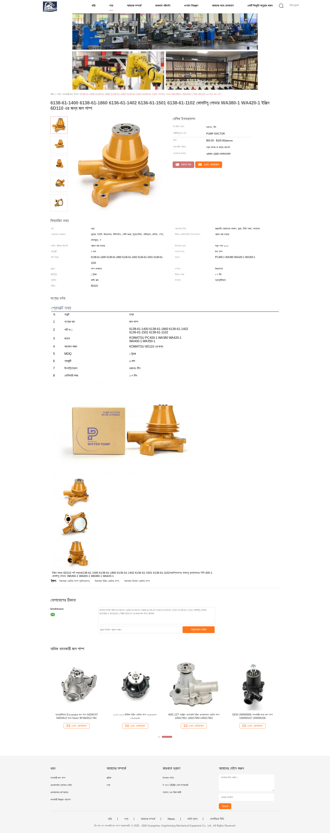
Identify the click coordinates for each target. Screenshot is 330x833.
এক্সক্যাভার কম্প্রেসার (59, 792)
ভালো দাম (185, 164)
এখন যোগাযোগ (211, 164)
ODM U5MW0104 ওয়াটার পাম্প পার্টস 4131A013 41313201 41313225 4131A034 (252, 716)
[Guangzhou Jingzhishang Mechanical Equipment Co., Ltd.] (50, 7)
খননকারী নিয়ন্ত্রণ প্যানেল (60, 799)
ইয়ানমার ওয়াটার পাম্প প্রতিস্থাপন (74, 580)
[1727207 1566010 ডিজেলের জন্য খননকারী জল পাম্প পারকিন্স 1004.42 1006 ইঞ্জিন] (194, 684)
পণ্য (111, 5)
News (171, 819)
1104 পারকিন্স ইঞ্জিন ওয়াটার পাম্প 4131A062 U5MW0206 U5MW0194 (135, 716)
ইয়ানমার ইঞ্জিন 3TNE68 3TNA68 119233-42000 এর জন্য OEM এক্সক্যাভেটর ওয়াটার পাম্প (76, 716)
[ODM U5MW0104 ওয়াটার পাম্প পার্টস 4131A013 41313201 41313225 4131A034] (252, 684)
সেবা (108, 785)
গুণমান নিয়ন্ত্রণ (191, 5)
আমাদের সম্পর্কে (134, 5)
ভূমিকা (109, 777)
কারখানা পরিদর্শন (162, 5)
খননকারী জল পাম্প (57, 777)
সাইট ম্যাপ (192, 819)
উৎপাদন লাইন (168, 777)
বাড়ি (93, 5)
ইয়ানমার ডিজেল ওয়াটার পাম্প (137, 580)
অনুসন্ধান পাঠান (198, 629)
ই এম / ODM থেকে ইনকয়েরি (175, 785)
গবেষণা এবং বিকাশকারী (172, 792)
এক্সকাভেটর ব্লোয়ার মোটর (61, 785)
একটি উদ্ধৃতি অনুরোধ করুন (260, 5)
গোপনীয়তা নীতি (217, 819)
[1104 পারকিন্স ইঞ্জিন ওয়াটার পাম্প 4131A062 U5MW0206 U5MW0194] (135, 684)
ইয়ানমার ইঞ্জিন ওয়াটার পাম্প (107, 580)
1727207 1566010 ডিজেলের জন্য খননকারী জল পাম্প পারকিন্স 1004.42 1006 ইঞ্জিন (194, 716)
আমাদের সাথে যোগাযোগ (223, 5)
